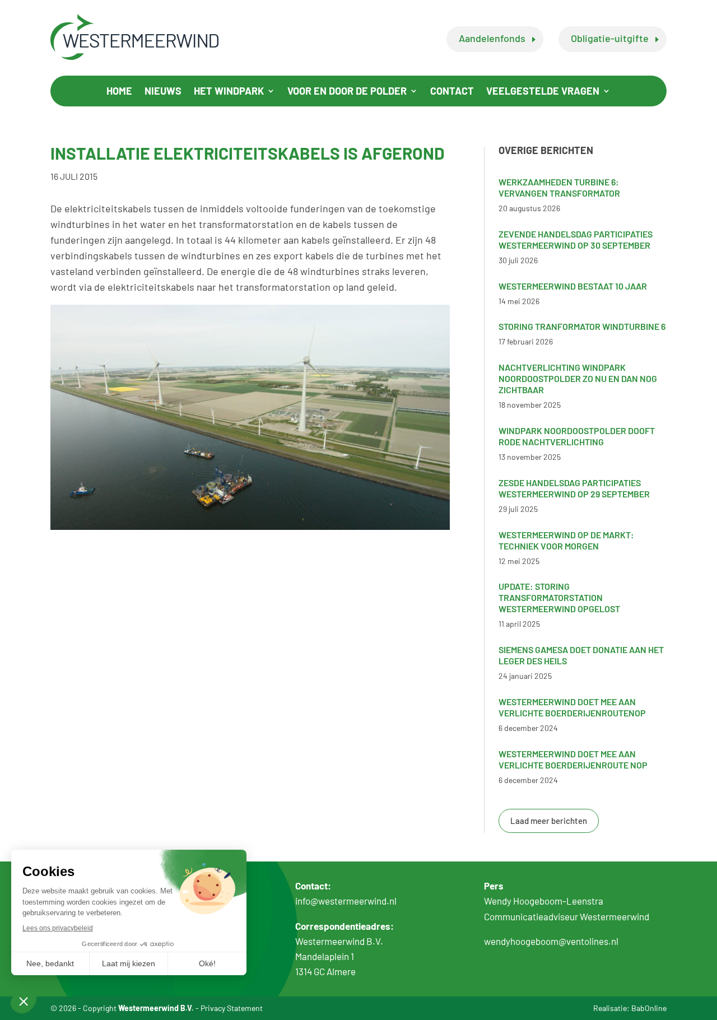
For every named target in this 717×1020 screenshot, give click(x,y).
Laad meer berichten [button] (548, 821)
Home (119, 92)
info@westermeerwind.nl (346, 900)
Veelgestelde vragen (542, 92)
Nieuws (163, 92)
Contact (452, 92)
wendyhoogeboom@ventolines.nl (551, 941)
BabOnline (649, 1008)
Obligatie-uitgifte (610, 38)
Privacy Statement (232, 1008)
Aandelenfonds (492, 38)
